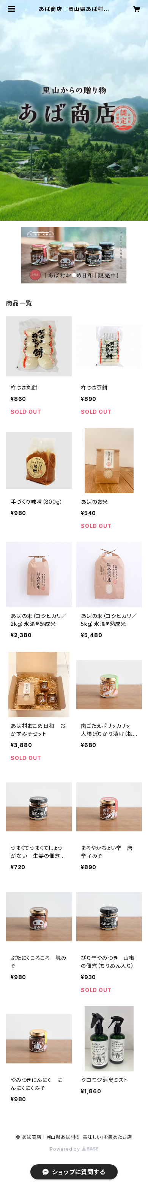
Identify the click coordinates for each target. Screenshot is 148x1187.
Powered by (66, 1149)
